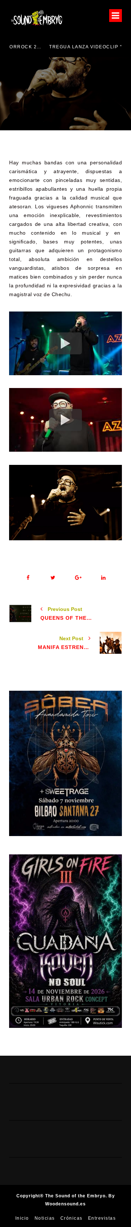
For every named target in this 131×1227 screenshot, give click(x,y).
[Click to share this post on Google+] (78, 577)
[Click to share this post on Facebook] (27, 577)
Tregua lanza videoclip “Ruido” (62, 46)
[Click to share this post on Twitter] (53, 577)
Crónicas (71, 1218)
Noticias (45, 1218)
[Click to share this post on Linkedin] (103, 577)
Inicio (22, 1218)
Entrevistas (102, 1218)
